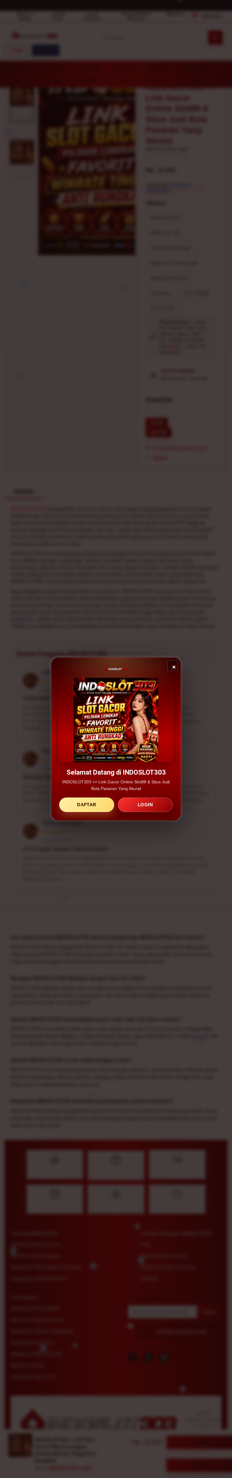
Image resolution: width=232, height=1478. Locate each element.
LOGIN (145, 804)
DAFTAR (86, 804)
